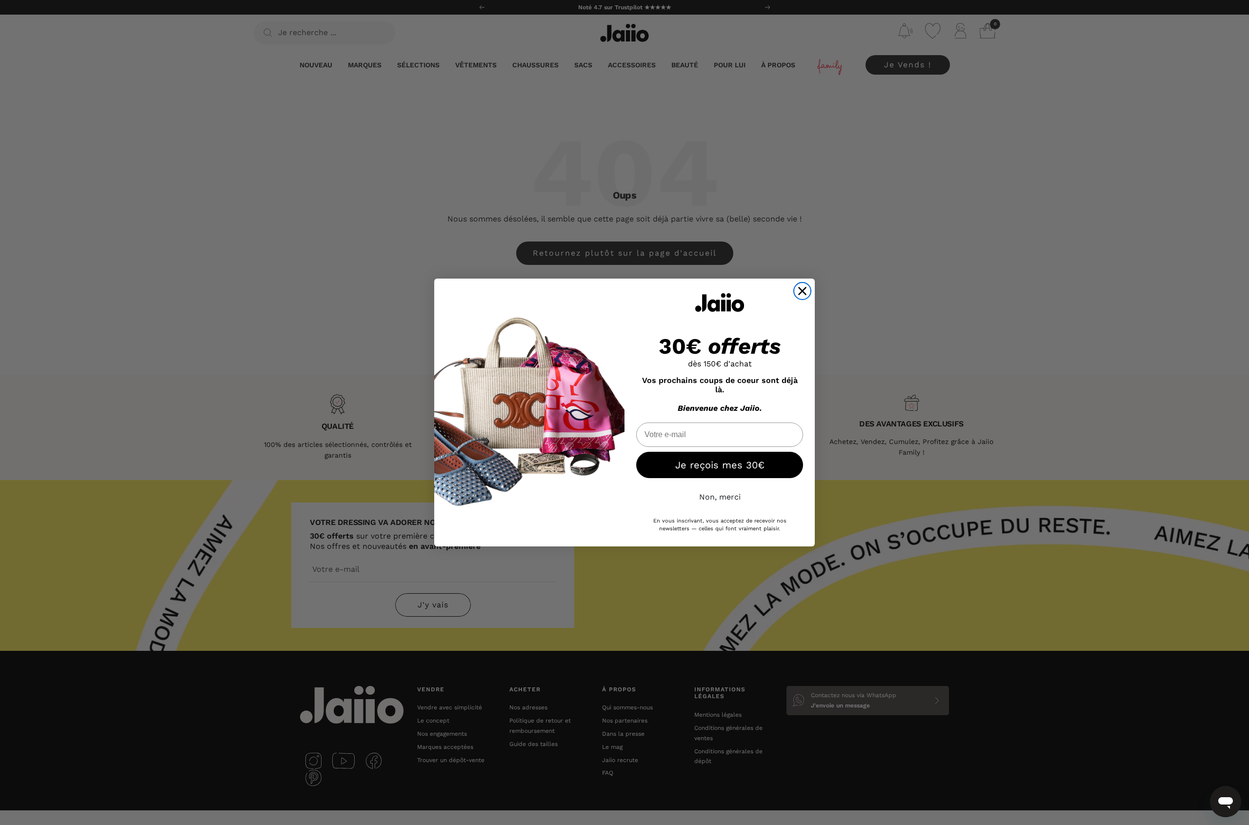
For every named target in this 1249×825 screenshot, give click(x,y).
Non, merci (720, 497)
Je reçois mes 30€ (720, 465)
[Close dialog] (802, 291)
